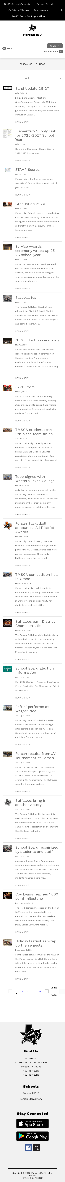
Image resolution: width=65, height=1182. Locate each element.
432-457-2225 (31, 1074)
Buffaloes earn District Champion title (35, 623)
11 (40, 991)
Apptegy (39, 1178)
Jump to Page (54, 991)
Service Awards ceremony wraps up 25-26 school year (36, 250)
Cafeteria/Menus (18, 10)
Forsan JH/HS (31, 1093)
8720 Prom (25, 387)
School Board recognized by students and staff (36, 849)
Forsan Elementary (31, 1098)
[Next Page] (47, 991)
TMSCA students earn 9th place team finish (34, 432)
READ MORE (22, 122)
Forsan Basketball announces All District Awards (34, 527)
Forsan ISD (26, 64)
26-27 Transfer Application (28, 16)
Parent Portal (44, 4)
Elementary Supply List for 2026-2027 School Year (35, 135)
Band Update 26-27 (32, 88)
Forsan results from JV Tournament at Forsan (35, 756)
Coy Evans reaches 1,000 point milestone (36, 896)
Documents (41, 10)
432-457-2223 (31, 1070)
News (42, 64)
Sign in (54, 45)
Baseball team (27, 297)
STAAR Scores (27, 169)
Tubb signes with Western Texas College (34, 478)
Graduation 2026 (30, 204)
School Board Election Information (34, 670)
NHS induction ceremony (37, 340)
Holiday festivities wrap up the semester (35, 943)
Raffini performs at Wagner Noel (32, 709)
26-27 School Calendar (18, 4)
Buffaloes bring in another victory (30, 802)
